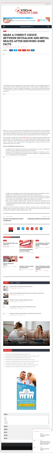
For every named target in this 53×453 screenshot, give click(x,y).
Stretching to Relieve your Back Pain (39, 219)
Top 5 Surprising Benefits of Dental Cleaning (26, 250)
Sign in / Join (47, 4)
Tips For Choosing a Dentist (8, 264)
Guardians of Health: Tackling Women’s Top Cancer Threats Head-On (25, 313)
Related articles (7, 237)
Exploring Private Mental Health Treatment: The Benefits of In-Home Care (27, 293)
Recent (6, 282)
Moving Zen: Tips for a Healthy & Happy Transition (21, 300)
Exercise (41, 433)
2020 (5, 435)
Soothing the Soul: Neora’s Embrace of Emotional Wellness (16, 366)
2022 (5, 429)
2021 (5, 432)
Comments (18, 282)
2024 (5, 414)
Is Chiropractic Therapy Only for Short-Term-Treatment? (16, 363)
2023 (5, 426)
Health (41, 440)
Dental (5, 31)
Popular (11, 282)
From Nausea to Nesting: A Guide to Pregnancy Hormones (23, 306)
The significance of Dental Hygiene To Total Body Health (43, 244)
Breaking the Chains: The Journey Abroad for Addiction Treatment (18, 364)
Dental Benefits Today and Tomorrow (10, 243)
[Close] (52, 430)
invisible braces (25, 137)
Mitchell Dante (8, 47)
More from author (15, 237)
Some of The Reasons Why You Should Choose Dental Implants (43, 268)
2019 (5, 438)
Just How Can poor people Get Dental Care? (26, 267)
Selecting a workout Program (44, 435)
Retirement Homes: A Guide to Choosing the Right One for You (45, 443)
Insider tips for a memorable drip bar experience (21, 286)
